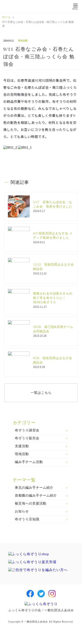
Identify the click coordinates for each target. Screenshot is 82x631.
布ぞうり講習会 (27, 430)
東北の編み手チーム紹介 (34, 487)
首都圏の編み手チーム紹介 (36, 495)
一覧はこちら (41, 392)
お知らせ (22, 511)
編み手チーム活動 (29, 462)
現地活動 (22, 454)
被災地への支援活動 (30, 503)
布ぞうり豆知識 (27, 519)
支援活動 (22, 446)
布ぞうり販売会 (27, 438)
